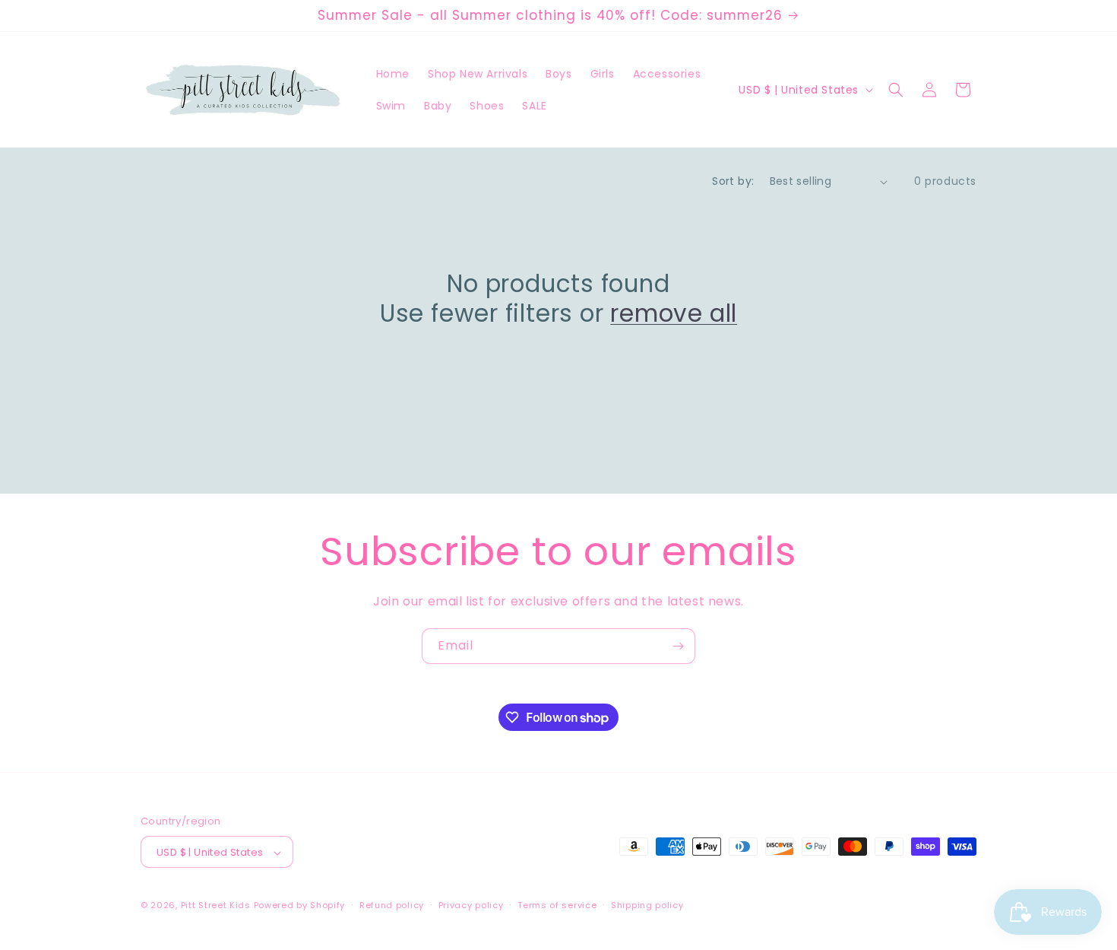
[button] (896, 89)
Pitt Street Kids (216, 906)
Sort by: (733, 181)
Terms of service (556, 905)
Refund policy (391, 905)
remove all (673, 313)
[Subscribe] (678, 646)
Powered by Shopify (300, 906)
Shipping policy (647, 905)
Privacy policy (471, 905)
